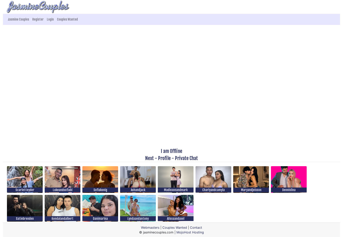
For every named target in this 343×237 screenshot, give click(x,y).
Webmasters (150, 227)
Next (149, 158)
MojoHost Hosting (190, 232)
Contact (196, 227)
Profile (164, 158)
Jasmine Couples (18, 19)
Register (38, 19)
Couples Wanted (67, 19)
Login (50, 19)
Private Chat (186, 158)
